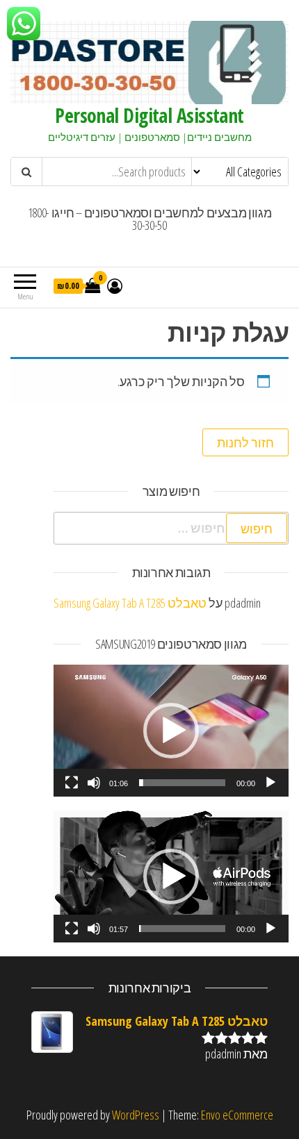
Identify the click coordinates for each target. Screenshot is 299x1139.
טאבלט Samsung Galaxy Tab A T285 (130, 603)
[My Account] (114, 285)
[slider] (182, 782)
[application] (171, 731)
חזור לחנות (245, 442)
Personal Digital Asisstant (149, 115)
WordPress (135, 1114)
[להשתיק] (94, 783)
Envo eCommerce (237, 1114)
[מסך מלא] (72, 783)
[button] (171, 730)
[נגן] (270, 783)
